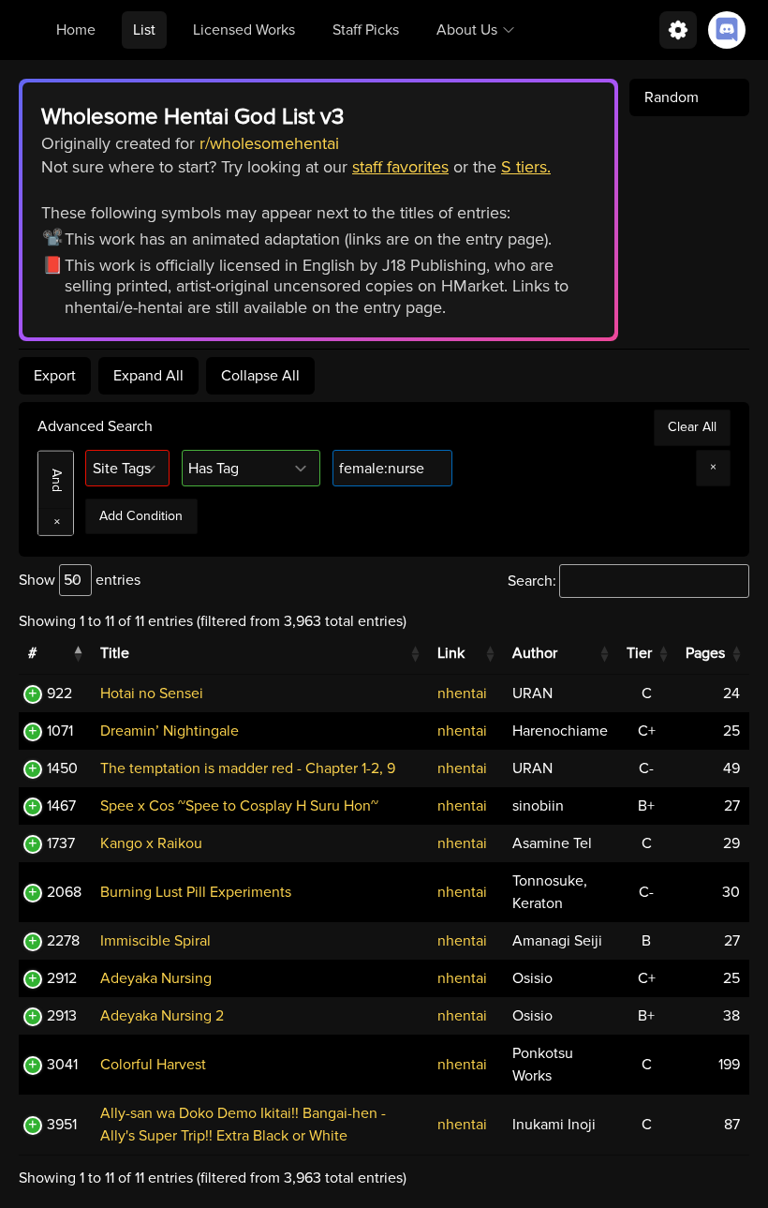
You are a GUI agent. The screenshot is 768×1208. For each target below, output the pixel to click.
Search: (532, 581)
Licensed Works (244, 30)
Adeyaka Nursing (156, 978)
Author (534, 653)
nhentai (462, 693)
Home (76, 30)
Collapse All (260, 375)
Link (451, 653)
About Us (466, 30)
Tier (639, 653)
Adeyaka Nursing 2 (162, 1016)
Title (114, 653)
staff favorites (400, 167)
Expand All (148, 375)
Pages (705, 653)
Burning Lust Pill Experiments (195, 892)
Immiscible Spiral (155, 941)
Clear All (692, 427)
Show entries (79, 580)
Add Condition (141, 516)
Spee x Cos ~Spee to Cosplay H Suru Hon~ (239, 806)
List (144, 30)
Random (671, 97)
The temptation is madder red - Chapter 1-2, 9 (247, 768)
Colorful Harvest (153, 1064)
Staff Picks (365, 30)
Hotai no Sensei (151, 693)
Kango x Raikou (151, 843)
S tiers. (526, 167)
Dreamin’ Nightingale (169, 731)
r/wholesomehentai (269, 143)
